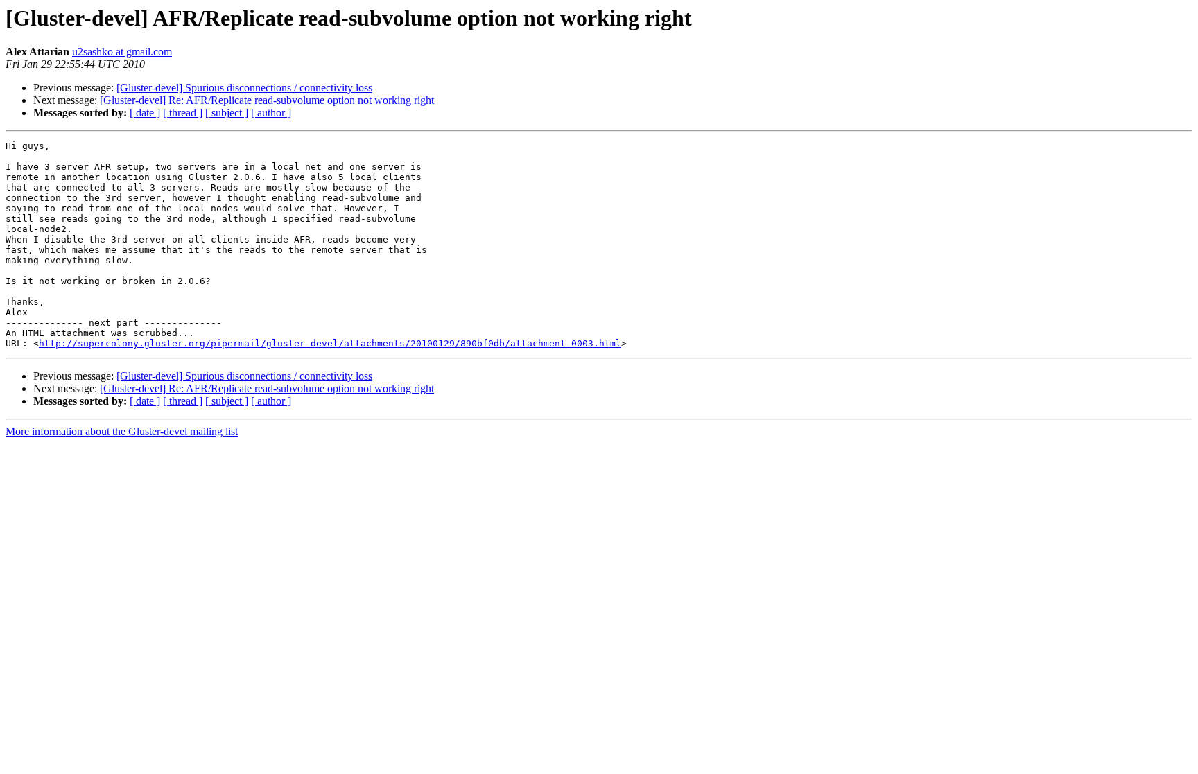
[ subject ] (226, 112)
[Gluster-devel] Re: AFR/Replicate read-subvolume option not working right (267, 100)
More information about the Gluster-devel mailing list (122, 431)
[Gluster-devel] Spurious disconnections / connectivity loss (244, 88)
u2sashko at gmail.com (122, 52)
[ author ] (271, 112)
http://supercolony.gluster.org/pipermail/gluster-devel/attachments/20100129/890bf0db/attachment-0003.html (330, 343)
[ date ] (145, 112)
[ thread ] (182, 112)
